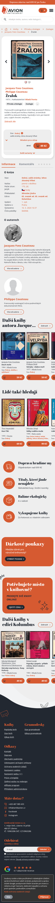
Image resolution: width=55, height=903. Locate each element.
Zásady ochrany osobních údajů (27, 859)
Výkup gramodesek (33, 733)
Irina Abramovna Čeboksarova (12, 664)
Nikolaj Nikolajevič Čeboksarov (9, 662)
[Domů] (6, 29)
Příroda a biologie (32, 29)
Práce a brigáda (11, 778)
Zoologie (49, 29)
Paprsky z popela (37, 665)
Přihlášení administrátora (15, 789)
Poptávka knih (10, 729)
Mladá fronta (31, 99)
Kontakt (7, 751)
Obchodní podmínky (13, 759)
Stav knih (8, 733)
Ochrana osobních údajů (15, 766)
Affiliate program (11, 785)
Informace (8, 164)
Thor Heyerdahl (8, 428)
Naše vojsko (36, 434)
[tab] (25, 82)
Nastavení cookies (12, 770)
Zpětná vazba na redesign (16, 781)
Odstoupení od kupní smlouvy (17, 762)
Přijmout (44, 897)
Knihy (15, 29)
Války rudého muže (34, 431)
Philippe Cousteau (17, 91)
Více (8, 897)
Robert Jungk (31, 661)
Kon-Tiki (5, 431)
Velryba (35, 367)
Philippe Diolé (31, 364)
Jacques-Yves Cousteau (15, 32)
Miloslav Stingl (32, 428)
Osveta (9, 436)
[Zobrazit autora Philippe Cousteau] (13, 286)
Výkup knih (9, 737)
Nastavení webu (13, 774)
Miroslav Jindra (29, 193)
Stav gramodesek (32, 729)
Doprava (8, 755)
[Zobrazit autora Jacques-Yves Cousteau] (13, 233)
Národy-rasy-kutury (13, 669)
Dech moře (6, 365)
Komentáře (26, 164)
